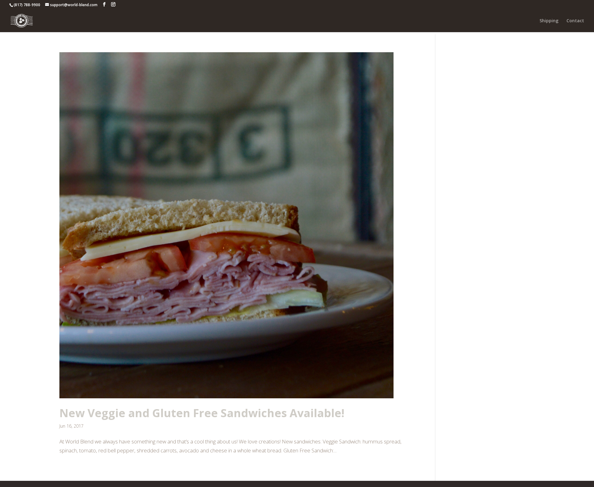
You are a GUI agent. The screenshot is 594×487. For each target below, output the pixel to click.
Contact (575, 21)
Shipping (549, 21)
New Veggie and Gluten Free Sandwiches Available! (201, 413)
